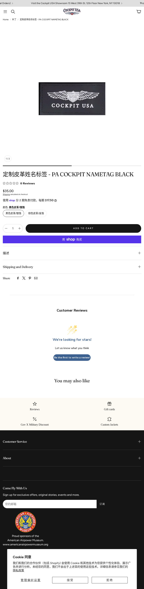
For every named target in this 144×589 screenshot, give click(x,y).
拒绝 (109, 580)
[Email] (35, 278)
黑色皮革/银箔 (13, 213)
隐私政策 (18, 570)
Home (6, 19)
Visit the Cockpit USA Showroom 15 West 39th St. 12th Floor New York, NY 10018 (67, 3)
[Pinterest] (29, 278)
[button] (5, 11)
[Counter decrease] (6, 228)
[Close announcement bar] (140, 2)
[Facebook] (17, 278)
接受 (70, 580)
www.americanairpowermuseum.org (25, 544)
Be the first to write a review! (72, 357)
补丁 (14, 19)
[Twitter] (23, 278)
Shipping (6, 194)
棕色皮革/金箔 (36, 213)
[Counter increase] (19, 228)
